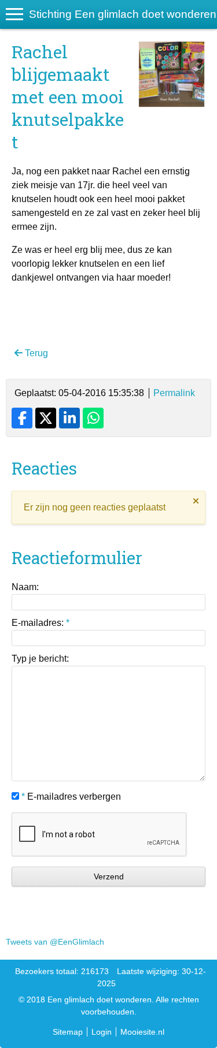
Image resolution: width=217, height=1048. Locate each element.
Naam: (25, 587)
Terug (35, 353)
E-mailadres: (40, 623)
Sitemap (68, 1031)
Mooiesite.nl (142, 1031)
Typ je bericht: (40, 658)
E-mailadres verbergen (71, 796)
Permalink (174, 393)
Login (101, 1031)
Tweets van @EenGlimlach (55, 941)
